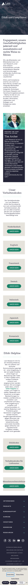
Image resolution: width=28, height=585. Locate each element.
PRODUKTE (7, 506)
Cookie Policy (10, 574)
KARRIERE (6, 517)
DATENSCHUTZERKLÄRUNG (14, 547)
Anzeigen (14, 231)
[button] (14, 501)
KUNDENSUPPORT (9, 511)
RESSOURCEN (8, 532)
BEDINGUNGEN (14, 558)
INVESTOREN (8, 522)
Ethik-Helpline (11, 389)
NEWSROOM (7, 527)
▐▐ (4, 115)
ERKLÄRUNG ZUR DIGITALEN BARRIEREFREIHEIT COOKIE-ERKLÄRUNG (15, 553)
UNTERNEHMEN (8, 501)
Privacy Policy (20, 574)
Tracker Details (15, 578)
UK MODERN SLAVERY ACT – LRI (14, 561)
